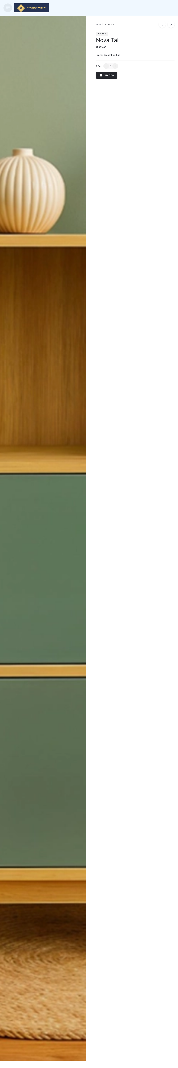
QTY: (98, 66)
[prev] (162, 24)
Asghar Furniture (111, 55)
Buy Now (109, 75)
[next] (171, 24)
